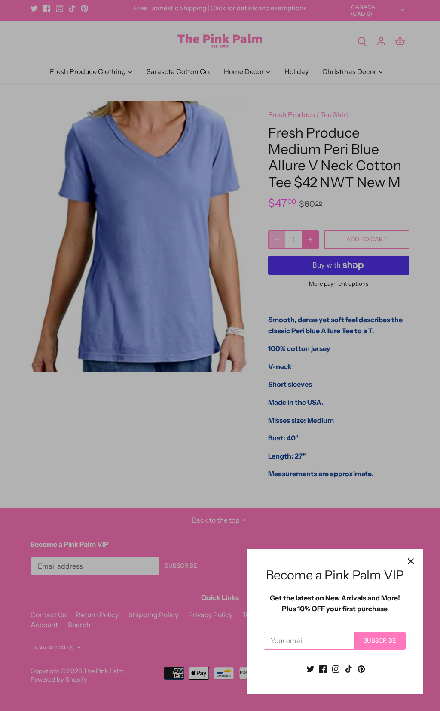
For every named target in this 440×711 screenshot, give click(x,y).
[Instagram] (335, 668)
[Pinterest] (361, 668)
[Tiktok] (348, 668)
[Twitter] (310, 668)
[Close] (410, 561)
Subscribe (380, 640)
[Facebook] (323, 668)
